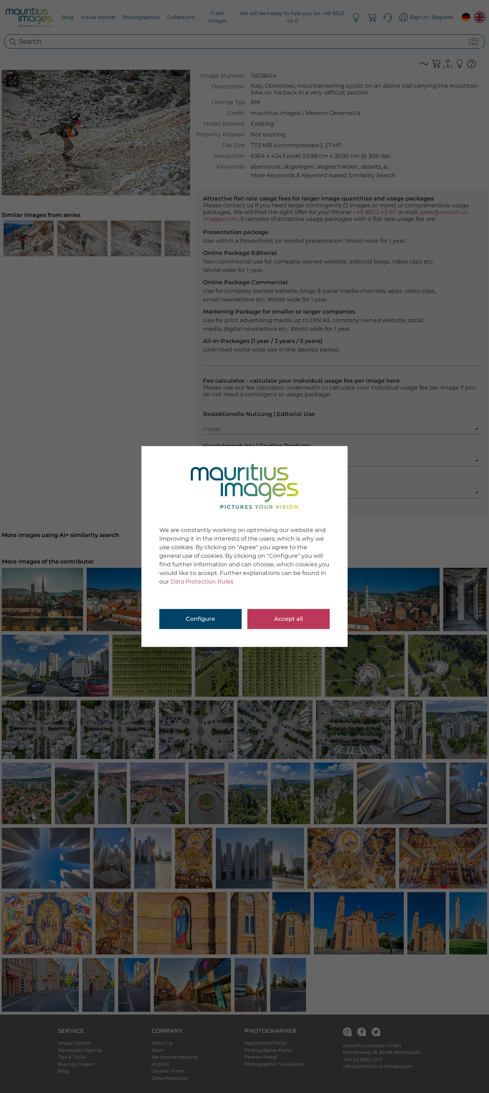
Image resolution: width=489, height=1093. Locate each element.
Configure (200, 618)
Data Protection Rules (201, 581)
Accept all (288, 618)
